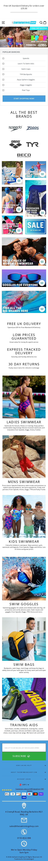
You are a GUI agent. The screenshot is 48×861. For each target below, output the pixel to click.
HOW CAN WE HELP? (24, 765)
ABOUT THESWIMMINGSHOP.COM (24, 772)
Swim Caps (26, 69)
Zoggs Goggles (26, 85)
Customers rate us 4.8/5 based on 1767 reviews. (30, 790)
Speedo (26, 58)
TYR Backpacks (26, 74)
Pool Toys (26, 90)
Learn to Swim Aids (26, 63)
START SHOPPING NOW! (24, 98)
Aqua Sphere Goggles (26, 79)
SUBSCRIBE (20, 756)
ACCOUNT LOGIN (24, 779)
